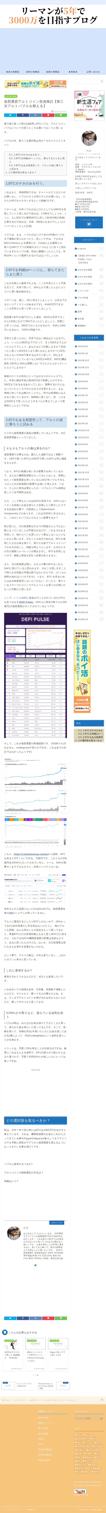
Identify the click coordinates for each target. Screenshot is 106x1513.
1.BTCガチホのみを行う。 (28, 155)
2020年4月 (90, 598)
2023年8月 (90, 388)
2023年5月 (90, 402)
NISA (40, 1444)
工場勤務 (89, 1453)
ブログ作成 (90, 298)
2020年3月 (90, 605)
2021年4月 (90, 528)
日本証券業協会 (45, 1450)
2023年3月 (90, 416)
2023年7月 (90, 395)
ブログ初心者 (98, 1446)
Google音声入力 (82, 1439)
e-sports (90, 249)
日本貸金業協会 (45, 1455)
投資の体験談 (12, 72)
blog (86, 1435)
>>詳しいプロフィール (85, 188)
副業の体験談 (53, 72)
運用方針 (96, 1472)
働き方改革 (43, 1428)
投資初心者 (88, 1457)
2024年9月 (90, 346)
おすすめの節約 (90, 284)
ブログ (99, 1443)
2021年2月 (90, 542)
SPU (78, 1443)
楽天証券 (93, 1464)
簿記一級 (80, 1468)
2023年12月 (90, 360)
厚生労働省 (43, 1418)
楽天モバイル (81, 1464)
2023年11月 (90, 367)
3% (11, 913)
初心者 (79, 1453)
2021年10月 (90, 486)
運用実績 (86, 1472)
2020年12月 (90, 556)
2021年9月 (90, 493)
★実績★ (73, 72)
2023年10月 (90, 374)
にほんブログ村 (81, 1495)
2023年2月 (90, 423)
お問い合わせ (93, 72)
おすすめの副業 (90, 270)
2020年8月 (90, 570)
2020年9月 (90, 563)
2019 (78, 1435)
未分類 (90, 319)
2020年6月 (90, 584)
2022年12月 (90, 430)
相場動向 (90, 326)
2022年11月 (90, 437)
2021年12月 (90, 472)
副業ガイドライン (46, 1423)
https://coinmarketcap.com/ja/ (31, 854)
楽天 (78, 1461)
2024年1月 (90, 353)
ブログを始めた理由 (83, 1446)
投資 (78, 1457)
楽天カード (88, 1461)
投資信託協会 (44, 1460)
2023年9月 (90, 381)
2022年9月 (90, 444)
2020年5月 (90, 591)
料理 (97, 1457)
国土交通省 (43, 1434)
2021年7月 (90, 507)
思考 (90, 312)
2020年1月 (90, 619)
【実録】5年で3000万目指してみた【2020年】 (90, 259)
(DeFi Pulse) (26, 602)
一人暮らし (90, 305)
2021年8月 (90, 500)
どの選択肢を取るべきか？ (22, 172)
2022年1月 (90, 465)
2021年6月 (90, 514)
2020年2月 (90, 612)
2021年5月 (90, 521)
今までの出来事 (93, 1450)
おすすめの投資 (11, 96)
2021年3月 (90, 535)
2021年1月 (90, 549)
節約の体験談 (33, 72)
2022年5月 (90, 451)
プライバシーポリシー (14, 1510)
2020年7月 (90, 577)
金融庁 (41, 1439)
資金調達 (97, 1468)
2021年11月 (90, 479)
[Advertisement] (53, 47)
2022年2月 (90, 458)
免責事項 (30, 1510)
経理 (88, 1468)
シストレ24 (90, 291)
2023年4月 (90, 409)
